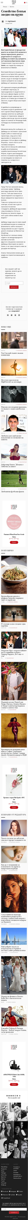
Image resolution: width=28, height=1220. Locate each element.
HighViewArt (12, 21)
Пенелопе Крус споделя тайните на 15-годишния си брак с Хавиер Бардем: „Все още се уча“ (14, 653)
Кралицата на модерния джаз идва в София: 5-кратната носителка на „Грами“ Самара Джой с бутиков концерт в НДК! (14, 752)
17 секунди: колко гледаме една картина (13, 625)
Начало (5, 6)
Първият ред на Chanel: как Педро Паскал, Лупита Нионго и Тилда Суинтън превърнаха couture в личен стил (13, 705)
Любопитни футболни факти (12, 492)
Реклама (15, 1172)
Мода (2, 1002)
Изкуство (3, 627)
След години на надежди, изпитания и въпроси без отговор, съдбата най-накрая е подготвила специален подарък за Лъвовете (13, 918)
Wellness (4, 842)
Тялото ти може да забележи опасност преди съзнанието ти (13, 839)
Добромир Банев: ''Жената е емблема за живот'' (12, 466)
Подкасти (4, 1169)
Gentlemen (4, 952)
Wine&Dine (4, 1167)
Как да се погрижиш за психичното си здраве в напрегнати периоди (10, 867)
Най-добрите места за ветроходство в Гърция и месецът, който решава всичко (13, 949)
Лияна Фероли (23, 433)
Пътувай (3, 1183)
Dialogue (3, 1173)
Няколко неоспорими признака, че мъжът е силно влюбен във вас (14, 409)
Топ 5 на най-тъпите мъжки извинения (12, 354)
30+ (2, 658)
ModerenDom (17, 1178)
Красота (3, 709)
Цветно (12, 6)
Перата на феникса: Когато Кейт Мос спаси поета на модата (12, 998)
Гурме (3, 602)
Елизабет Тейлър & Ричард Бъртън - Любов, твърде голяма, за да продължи (13, 1030)
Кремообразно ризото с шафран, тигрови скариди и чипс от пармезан (12, 598)
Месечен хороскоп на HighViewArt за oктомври (11, 381)
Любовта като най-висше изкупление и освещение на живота (12, 438)
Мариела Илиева (22, 350)
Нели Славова (12, 1002)
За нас (15, 1170)
